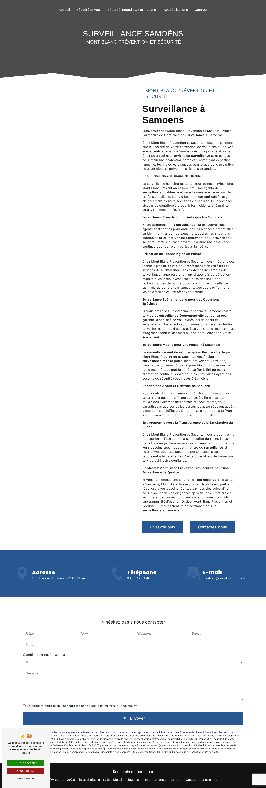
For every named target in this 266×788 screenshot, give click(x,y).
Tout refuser (27, 770)
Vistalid (57, 780)
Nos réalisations (176, 9)
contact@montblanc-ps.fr (224, 578)
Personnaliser (26, 778)
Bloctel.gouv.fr (140, 751)
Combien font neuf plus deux (44, 655)
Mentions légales (126, 780)
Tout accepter (27, 763)
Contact (201, 9)
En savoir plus (162, 527)
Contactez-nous (212, 527)
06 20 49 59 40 (138, 578)
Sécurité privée (88, 9)
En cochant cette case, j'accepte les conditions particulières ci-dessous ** (82, 706)
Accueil (64, 9)
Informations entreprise (162, 780)
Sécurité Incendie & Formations (132, 9)
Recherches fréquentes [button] (133, 772)
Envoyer (137, 718)
